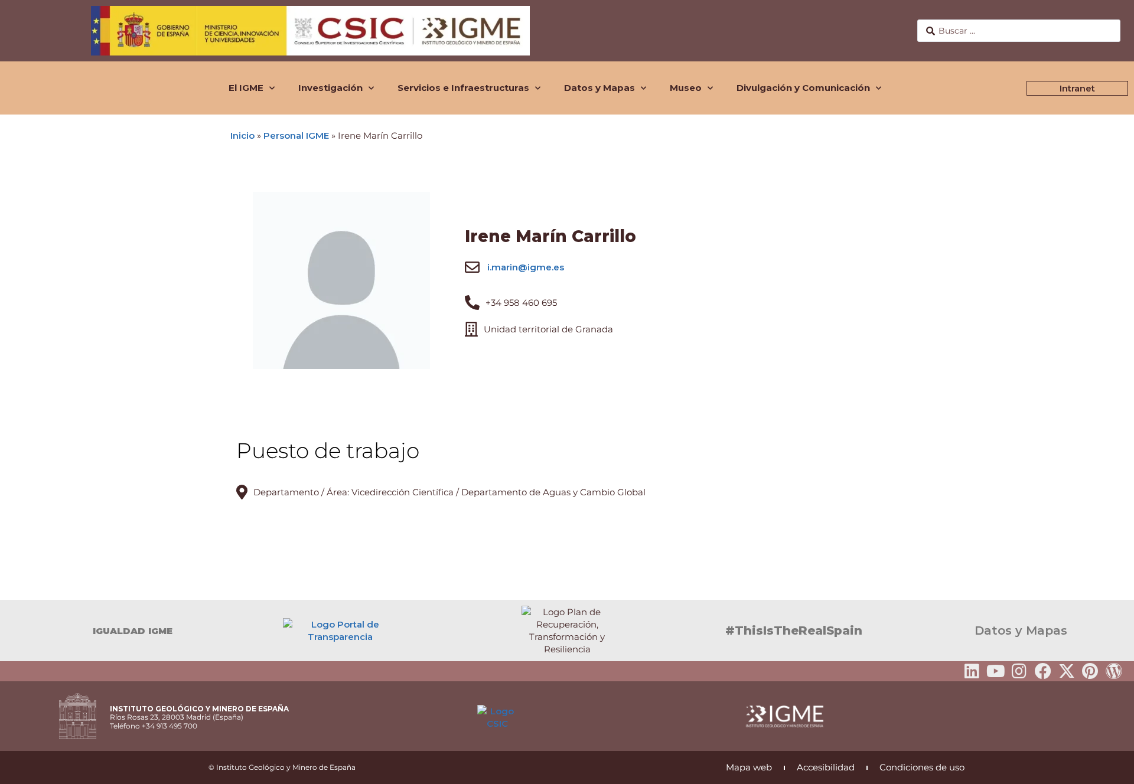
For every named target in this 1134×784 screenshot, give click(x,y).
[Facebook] (1043, 671)
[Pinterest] (1090, 671)
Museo (686, 87)
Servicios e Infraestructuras (463, 87)
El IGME (246, 87)
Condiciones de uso (921, 767)
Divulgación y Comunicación (803, 87)
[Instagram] (1019, 671)
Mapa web (749, 767)
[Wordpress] (1114, 671)
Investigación (330, 87)
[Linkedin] (972, 671)
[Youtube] (996, 671)
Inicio (242, 135)
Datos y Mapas (599, 87)
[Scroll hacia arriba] (1106, 766)
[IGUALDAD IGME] (15, 630)
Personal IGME (296, 135)
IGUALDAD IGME (132, 630)
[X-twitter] (1066, 671)
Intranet (1077, 88)
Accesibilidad (826, 767)
